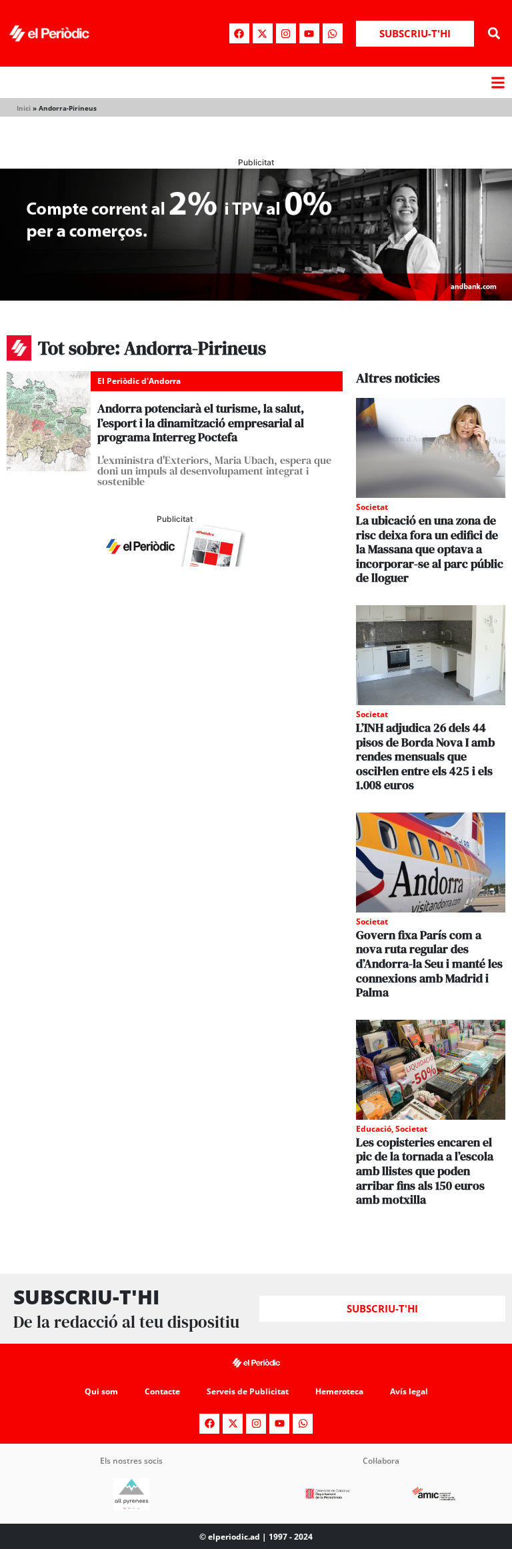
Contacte (162, 1391)
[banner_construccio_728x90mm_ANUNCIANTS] (175, 562)
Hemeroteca (339, 1391)
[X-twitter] (263, 33)
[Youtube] (309, 33)
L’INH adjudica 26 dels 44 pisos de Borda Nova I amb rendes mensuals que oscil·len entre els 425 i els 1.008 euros (425, 756)
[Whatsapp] (333, 33)
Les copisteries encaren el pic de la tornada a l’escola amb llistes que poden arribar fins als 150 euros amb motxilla (424, 1171)
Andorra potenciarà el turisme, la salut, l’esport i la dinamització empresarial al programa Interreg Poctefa (200, 422)
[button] (494, 34)
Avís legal (409, 1391)
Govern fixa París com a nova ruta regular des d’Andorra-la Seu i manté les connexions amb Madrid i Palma (429, 963)
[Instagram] (286, 33)
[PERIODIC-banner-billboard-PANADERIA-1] (256, 296)
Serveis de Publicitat (248, 1391)
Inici (24, 108)
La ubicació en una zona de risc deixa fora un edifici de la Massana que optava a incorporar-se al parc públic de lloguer (429, 549)
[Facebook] (239, 33)
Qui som (101, 1391)
